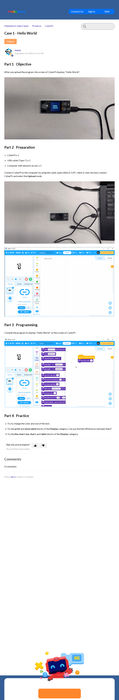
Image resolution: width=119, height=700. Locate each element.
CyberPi (49, 25)
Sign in (91, 11)
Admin (18, 50)
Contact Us (77, 11)
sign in (13, 477)
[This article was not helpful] (43, 445)
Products (36, 25)
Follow (10, 41)
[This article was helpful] (35, 445)
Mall (107, 11)
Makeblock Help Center (16, 25)
